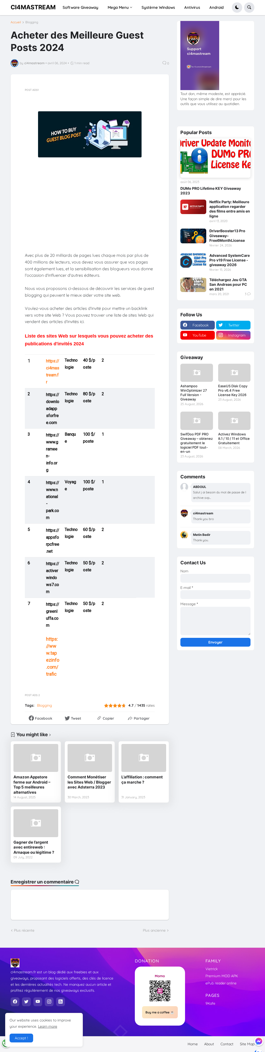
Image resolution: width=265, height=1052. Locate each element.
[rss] (60, 1001)
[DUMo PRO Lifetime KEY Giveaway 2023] (215, 158)
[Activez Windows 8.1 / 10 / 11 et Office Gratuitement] (234, 421)
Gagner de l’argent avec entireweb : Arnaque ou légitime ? (33, 847)
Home (193, 1044)
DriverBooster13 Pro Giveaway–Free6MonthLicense (227, 235)
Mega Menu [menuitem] (118, 7)
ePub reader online (221, 983)
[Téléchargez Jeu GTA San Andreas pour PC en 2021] (193, 284)
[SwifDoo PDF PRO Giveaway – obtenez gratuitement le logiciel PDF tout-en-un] (196, 421)
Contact (226, 1044)
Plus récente (24, 930)
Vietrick (211, 969)
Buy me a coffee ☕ (159, 1012)
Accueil (16, 22)
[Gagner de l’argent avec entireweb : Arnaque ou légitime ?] (35, 823)
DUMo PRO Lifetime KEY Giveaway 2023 (210, 190)
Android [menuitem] (216, 7)
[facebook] (15, 1001)
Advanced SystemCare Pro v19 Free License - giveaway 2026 (229, 260)
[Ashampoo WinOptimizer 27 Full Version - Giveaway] (196, 373)
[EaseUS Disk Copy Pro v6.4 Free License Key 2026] (234, 373)
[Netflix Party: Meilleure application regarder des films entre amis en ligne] (193, 207)
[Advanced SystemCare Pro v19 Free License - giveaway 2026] (193, 260)
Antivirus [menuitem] (192, 7)
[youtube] (37, 1001)
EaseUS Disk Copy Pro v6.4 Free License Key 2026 (232, 390)
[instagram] (49, 1001)
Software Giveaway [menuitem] (80, 7)
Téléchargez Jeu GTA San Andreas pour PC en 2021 (228, 284)
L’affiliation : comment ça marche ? (142, 780)
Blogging (31, 22)
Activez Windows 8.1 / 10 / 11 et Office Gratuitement (234, 438)
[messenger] (258, 1041)
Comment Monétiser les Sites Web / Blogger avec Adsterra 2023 (89, 782)
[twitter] (26, 1001)
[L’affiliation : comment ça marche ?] (143, 758)
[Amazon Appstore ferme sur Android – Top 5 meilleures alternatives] (35, 758)
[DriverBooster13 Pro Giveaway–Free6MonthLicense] (193, 236)
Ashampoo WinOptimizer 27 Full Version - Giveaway (193, 392)
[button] (237, 7)
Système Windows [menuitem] (158, 7)
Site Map (247, 1044)
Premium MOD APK (221, 976)
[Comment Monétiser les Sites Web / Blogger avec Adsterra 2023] (90, 758)
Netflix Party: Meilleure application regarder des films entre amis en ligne (229, 209)
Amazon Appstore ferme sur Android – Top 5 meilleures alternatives (31, 785)
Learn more (47, 1026)
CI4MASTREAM (33, 7)
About (209, 1044)
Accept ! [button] (21, 1038)
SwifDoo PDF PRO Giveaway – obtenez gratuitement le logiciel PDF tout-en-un (196, 443)
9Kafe (210, 1003)
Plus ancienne (154, 930)
